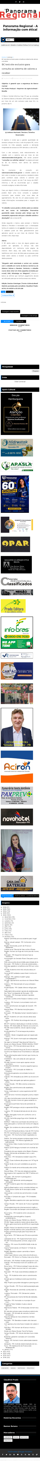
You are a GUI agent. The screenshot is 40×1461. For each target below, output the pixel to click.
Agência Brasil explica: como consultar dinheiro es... (21, 1187)
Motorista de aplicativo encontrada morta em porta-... (19, 1074)
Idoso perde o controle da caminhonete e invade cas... (20, 1194)
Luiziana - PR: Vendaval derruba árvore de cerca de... (20, 1112)
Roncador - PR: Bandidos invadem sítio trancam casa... (20, 1321)
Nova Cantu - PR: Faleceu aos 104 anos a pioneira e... (21, 1236)
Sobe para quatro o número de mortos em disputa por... (21, 1124)
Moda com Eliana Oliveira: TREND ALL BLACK (19, 1220)
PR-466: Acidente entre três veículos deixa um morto (20, 970)
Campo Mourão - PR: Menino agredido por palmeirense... (18, 1141)
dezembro (8, 917)
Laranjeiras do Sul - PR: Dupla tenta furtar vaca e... (21, 1239)
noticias (9, 57)
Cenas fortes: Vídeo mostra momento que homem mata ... (21, 1145)
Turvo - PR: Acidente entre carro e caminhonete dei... (20, 1276)
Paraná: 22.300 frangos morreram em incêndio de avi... (21, 1148)
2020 (5, 1353)
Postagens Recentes (7, 896)
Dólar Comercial (20, 382)
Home (4, 57)
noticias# (10, 292)
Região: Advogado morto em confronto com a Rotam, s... (20, 1115)
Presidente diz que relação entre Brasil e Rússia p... (21, 1151)
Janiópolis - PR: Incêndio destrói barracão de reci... (21, 1344)
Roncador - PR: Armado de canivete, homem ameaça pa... (19, 1314)
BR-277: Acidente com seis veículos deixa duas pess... (20, 1017)
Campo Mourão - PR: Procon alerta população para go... (21, 1287)
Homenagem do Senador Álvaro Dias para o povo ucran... (21, 959)
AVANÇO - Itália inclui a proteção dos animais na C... (21, 1122)
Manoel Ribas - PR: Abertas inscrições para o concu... (19, 1010)
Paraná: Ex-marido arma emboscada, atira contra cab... (20, 1168)
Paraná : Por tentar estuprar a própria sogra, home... (21, 1138)
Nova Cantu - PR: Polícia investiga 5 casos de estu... (21, 1266)
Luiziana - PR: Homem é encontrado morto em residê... (20, 1003)
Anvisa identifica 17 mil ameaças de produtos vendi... (19, 1032)
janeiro (7, 1349)
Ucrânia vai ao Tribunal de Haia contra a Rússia (19, 949)
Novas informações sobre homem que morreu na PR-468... (21, 1056)
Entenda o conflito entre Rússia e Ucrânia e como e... (21, 999)
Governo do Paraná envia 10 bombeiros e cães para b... (21, 1052)
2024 (5, 911)
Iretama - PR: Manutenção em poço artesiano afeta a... (19, 985)
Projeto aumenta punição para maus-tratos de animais (19, 1232)
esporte (5, 1368)
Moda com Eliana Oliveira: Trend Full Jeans (18, 1331)
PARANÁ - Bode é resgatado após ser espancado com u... (21, 1036)
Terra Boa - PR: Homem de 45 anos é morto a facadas (19, 1328)
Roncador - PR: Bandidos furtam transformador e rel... (20, 1014)
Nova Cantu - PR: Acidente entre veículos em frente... (19, 1213)
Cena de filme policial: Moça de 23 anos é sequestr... (21, 1050)
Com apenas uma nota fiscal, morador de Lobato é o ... (21, 1325)
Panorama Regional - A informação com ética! (20, 27)
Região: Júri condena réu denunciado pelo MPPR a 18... (21, 1128)
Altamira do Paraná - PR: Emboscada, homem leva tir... (21, 1308)
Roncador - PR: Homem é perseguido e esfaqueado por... (17, 1177)
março (7, 935)
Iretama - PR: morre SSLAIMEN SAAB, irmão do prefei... (20, 1245)
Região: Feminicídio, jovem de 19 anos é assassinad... (17, 946)
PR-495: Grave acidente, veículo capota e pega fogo (20, 1028)
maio (6, 931)
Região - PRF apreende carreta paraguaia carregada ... (18, 1181)
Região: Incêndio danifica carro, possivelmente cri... (21, 1229)
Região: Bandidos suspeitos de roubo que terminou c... (21, 1201)
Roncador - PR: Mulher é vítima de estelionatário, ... (21, 964)
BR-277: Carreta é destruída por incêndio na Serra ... (21, 1024)
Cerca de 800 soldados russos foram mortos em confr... (20, 974)
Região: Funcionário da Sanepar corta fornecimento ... (21, 1210)
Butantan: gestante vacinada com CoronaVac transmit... (19, 1337)
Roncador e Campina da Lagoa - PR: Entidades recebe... (20, 1197)
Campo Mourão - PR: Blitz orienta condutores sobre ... (19, 1085)
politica (30, 1368)
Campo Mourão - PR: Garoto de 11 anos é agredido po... (21, 1204)
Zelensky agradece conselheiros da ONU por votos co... (21, 967)
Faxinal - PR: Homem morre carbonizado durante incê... (20, 1341)
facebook (19, 321)
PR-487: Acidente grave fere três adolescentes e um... (20, 1184)
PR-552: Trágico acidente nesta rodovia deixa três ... (21, 1222)
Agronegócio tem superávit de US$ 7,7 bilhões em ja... (21, 1174)
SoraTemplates (13, 1452)
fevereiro (8, 937)
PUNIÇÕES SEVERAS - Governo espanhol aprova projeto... (21, 1067)
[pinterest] (14, 1454)
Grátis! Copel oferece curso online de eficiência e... (21, 1255)
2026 (5, 907)
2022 (5, 915)
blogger (7, 321)
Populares (20, 896)
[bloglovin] (17, 1454)
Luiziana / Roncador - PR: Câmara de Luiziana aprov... (19, 1294)
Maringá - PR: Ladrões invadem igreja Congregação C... (17, 977)
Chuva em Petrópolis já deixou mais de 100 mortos (21, 1131)
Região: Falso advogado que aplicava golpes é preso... (19, 1081)
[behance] (29, 1454)
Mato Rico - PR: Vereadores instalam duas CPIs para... (20, 1157)
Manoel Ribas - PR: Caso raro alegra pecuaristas (20, 1171)
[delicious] (36, 1454)
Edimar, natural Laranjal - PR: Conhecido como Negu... (19, 943)
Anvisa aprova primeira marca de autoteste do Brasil (19, 1104)
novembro (8, 919)
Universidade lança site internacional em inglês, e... (21, 1207)
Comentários (33, 896)
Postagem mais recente (10, 311)
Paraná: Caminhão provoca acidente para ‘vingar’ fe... (20, 939)
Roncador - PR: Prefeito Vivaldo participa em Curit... (21, 1261)
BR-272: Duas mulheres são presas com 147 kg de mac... (21, 1161)
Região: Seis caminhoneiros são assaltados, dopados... (18, 1088)
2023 (5, 913)
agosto (7, 925)
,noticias (29, 78)
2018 (5, 1357)
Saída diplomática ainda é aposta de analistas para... (21, 991)
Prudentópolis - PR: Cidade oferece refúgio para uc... (20, 988)
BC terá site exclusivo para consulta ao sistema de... (21, 1311)
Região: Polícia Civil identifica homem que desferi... (21, 1228)
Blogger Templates (25, 1452)
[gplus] (10, 1454)
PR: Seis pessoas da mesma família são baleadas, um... (20, 1297)
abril (6, 933)
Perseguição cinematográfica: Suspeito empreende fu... (17, 1217)
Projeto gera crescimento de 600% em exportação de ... (21, 1225)
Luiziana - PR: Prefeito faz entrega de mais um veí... (20, 1021)
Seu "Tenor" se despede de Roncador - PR (18, 993)
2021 (4, 1351)
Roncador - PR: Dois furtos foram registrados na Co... (20, 1135)
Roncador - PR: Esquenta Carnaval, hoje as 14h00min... (18, 955)
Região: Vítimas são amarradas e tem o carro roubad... (19, 1154)
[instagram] (23, 1)
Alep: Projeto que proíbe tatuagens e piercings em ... (21, 1283)
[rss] (25, 1454)
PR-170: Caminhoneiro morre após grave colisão (20, 1133)
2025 (5, 909)
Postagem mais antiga (29, 315)
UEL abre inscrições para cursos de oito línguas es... (21, 1098)
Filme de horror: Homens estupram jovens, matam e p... (21, 1095)
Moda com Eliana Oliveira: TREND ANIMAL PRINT (21, 1044)
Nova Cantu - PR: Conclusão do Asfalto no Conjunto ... (18, 1070)
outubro (7, 921)
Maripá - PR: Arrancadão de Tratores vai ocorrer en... (21, 1026)
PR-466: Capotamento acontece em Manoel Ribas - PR (21, 981)
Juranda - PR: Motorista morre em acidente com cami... (20, 1263)
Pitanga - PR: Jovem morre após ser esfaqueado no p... (20, 1039)
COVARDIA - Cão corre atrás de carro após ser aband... (19, 1059)
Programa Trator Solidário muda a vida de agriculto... (18, 1305)
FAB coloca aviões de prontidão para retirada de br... (21, 962)
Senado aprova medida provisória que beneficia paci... (20, 1280)
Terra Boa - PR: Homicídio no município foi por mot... (19, 1301)
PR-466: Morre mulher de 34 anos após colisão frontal (20, 1190)
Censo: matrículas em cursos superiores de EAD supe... (20, 1092)
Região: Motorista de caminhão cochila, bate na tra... (20, 1290)
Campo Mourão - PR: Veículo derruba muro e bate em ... (21, 1334)
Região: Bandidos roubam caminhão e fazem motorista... (19, 1252)
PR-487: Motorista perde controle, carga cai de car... (20, 1241)
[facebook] (15, 1)
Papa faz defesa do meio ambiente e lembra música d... (19, 1317)
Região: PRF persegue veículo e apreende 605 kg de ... (21, 1108)
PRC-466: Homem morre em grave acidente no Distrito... (20, 1101)
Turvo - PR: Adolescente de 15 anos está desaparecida (17, 1346)
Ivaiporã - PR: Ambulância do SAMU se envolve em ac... (21, 1077)
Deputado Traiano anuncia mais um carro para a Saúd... (20, 1269)
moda (13, 1368)
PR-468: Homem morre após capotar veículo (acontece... (19, 1063)
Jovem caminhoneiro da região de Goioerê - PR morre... (20, 1006)
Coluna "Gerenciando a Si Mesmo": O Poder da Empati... (20, 1248)
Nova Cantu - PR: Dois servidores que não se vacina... (19, 1047)
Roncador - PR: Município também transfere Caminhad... (19, 996)
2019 (5, 1355)
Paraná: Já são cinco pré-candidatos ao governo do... (20, 1164)
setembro (8, 923)
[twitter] (19, 1)
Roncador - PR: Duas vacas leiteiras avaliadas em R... (20, 1272)
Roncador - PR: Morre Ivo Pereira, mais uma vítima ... (21, 1258)
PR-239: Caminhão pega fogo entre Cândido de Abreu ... (20, 1119)
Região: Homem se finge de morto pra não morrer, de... (21, 952)
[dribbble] (21, 1454)
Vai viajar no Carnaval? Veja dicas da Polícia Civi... (20, 1042)
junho (7, 929)
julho (6, 927)
